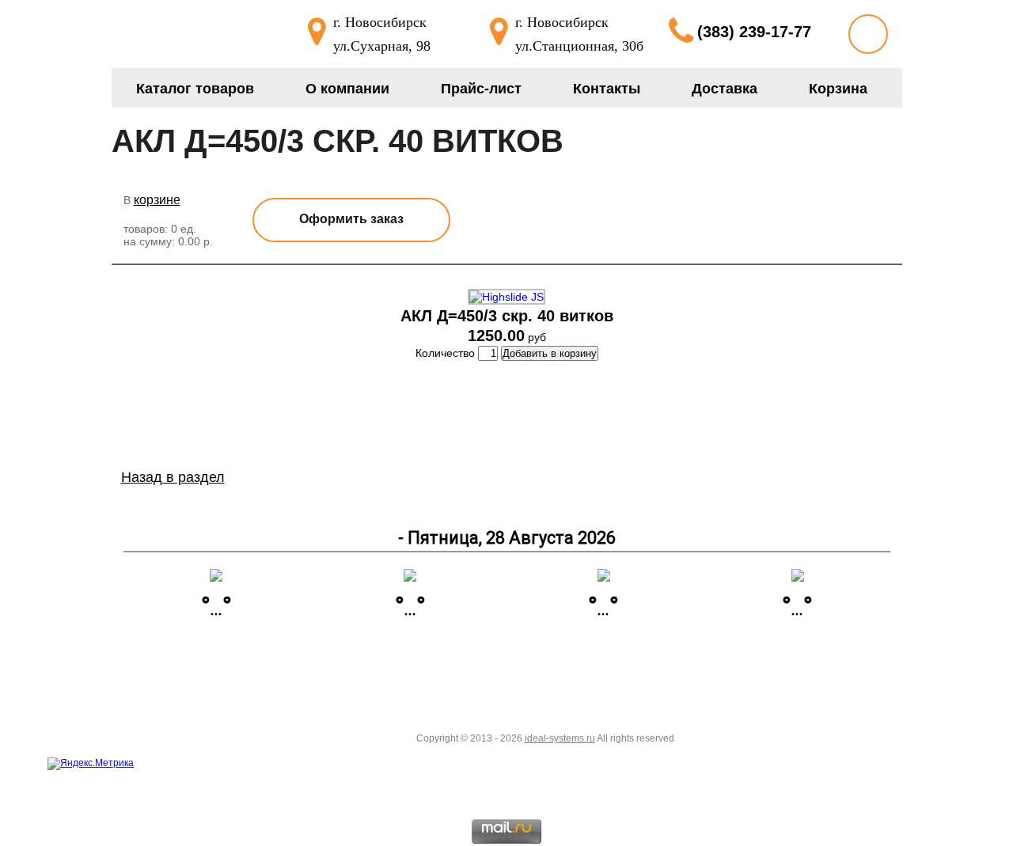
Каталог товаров (195, 89)
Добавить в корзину (550, 353)
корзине (157, 200)
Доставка (724, 89)
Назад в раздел (173, 477)
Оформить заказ (351, 219)
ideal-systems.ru (560, 738)
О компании (347, 89)
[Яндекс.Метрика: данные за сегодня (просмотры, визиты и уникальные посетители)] (90, 763)
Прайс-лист (481, 89)
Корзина (838, 89)
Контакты (606, 89)
